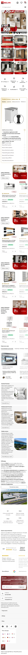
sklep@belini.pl (8, 599)
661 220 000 (8, 594)
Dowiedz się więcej (14, 487)
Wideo (14, 191)
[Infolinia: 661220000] (13, 2)
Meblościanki (24, 101)
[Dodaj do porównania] (15, 206)
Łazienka (9, 101)
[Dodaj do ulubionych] (13, 206)
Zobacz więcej (5, 178)
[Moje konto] (17, 2)
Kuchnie (4, 101)
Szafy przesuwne (16, 101)
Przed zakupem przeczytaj (7, 348)
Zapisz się (21, 587)
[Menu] (25, 7)
